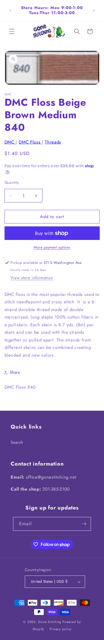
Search (17, 442)
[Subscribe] (84, 524)
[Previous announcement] (10, 10)
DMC (10, 142)
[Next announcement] (94, 10)
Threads (53, 142)
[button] (11, 31)
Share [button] (15, 372)
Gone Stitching (49, 621)
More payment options (52, 247)
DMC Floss (30, 142)
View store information (31, 278)
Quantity (12, 182)
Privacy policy (60, 629)
